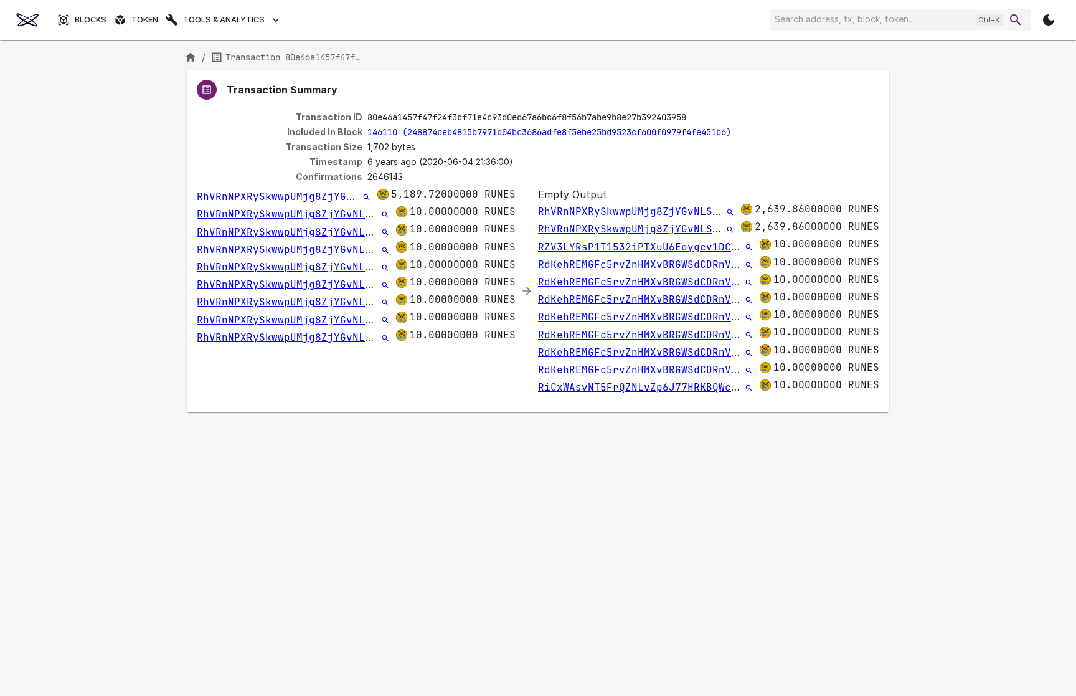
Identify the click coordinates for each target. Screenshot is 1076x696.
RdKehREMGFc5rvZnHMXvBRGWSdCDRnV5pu (644, 264)
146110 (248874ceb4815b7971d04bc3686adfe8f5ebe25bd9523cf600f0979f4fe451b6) (549, 132)
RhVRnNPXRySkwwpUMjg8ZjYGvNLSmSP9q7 (302, 196)
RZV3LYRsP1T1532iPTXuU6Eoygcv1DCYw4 (644, 247)
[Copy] (694, 117)
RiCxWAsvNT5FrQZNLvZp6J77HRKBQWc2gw (644, 387)
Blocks (90, 19)
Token (144, 19)
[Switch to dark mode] (1048, 19)
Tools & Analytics (224, 19)
